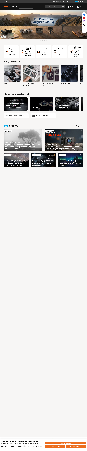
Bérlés (6, 83)
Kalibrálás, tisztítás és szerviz (48, 84)
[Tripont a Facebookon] (84, 15)
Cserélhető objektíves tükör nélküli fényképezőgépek (15, 106)
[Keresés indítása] (63, 7)
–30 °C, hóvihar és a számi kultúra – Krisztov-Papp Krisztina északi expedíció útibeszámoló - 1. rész (70, 162)
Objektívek (36, 108)
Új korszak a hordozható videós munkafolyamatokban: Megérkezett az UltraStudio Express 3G (42, 162)
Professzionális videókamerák (63, 107)
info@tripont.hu (69, 1)
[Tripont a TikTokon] (84, 25)
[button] (35, 40)
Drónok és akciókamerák (16, 115)
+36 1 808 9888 (57, 1)
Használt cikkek (65, 83)
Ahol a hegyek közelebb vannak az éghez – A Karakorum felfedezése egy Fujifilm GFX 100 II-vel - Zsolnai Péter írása (16, 162)
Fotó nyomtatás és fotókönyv (28, 84)
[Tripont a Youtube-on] (84, 18)
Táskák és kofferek (42, 115)
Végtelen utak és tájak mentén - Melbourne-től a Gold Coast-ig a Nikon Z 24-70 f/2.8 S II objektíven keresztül (23, 147)
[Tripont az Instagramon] (84, 21)
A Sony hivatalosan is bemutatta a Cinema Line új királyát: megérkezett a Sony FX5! (63, 148)
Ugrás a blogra (77, 126)
